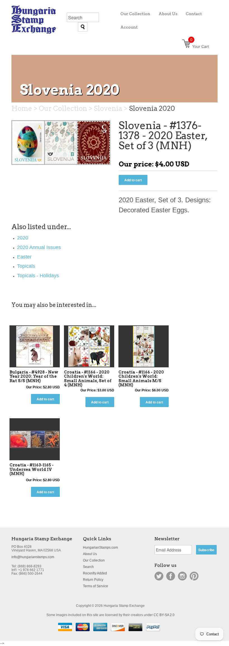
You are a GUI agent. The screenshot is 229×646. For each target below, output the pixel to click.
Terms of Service (95, 586)
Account (129, 27)
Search (88, 567)
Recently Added (95, 573)
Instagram (182, 576)
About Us (90, 554)
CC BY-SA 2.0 (164, 615)
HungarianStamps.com (100, 547)
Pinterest (194, 576)
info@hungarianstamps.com (32, 557)
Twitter (158, 576)
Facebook (170, 576)
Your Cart (199, 46)
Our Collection (94, 560)
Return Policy (93, 580)
